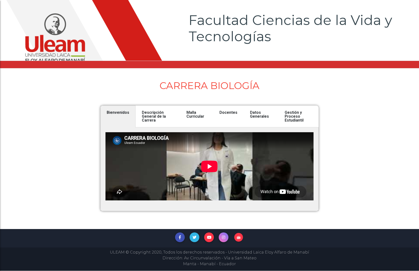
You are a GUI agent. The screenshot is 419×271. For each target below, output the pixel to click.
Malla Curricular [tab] (195, 114)
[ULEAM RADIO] (238, 237)
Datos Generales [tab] (259, 114)
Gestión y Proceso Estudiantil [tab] (294, 116)
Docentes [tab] (228, 112)
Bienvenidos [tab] (118, 112)
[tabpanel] (209, 169)
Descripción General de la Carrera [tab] (154, 116)
